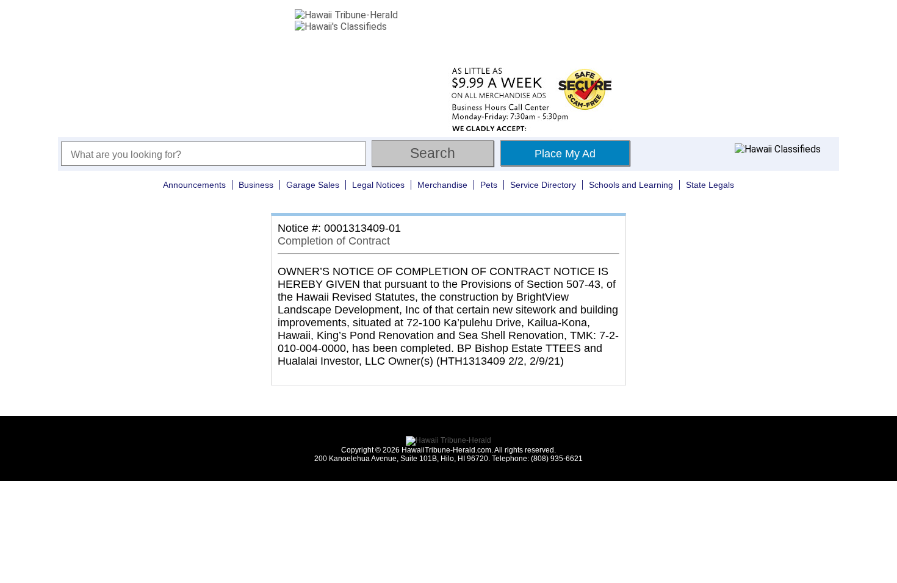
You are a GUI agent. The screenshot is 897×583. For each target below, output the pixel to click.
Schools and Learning (631, 185)
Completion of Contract (334, 241)
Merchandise (442, 185)
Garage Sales (312, 185)
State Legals (710, 185)
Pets (488, 185)
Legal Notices (378, 185)
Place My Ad (565, 154)
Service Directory (543, 185)
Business (256, 185)
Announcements (194, 185)
